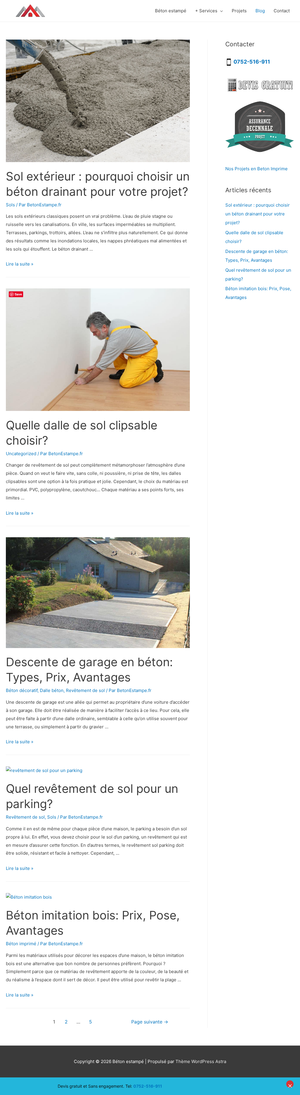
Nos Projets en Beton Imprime (256, 168)
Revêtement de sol (85, 690)
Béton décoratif (22, 690)
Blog (260, 10)
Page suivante (149, 1022)
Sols (10, 205)
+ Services (206, 10)
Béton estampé (170, 10)
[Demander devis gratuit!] (259, 84)
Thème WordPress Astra (200, 1061)
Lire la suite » (19, 264)
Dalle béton (52, 690)
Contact (282, 10)
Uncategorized (21, 453)
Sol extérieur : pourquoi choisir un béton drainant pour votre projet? (257, 213)
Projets (239, 10)
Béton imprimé (21, 943)
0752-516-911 (147, 1086)
